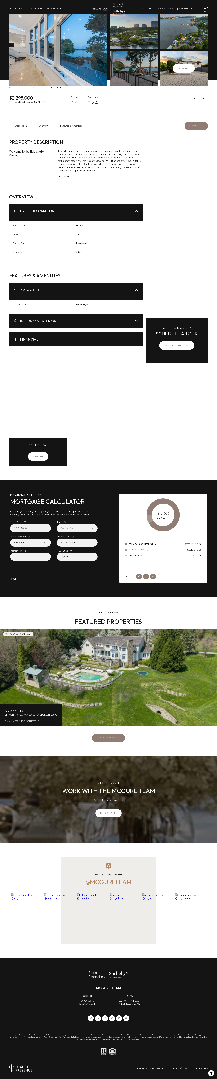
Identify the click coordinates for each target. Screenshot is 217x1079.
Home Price (16, 522)
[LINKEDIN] (98, 1018)
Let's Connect (146, 8)
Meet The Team (16, 8)
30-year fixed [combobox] (68, 528)
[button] (196, 126)
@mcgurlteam (108, 882)
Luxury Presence (155, 1068)
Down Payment (18, 536)
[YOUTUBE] (126, 1018)
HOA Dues (62, 550)
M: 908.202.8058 (165, 8)
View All (184, 68)
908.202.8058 (87, 1000)
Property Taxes (137, 550)
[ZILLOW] (112, 1018)
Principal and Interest (141, 544)
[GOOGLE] (119, 1018)
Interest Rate (17, 550)
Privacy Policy (201, 1068)
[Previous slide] (6, 680)
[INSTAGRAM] (91, 1018)
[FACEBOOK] (105, 1018)
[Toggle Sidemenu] (205, 9)
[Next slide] (211, 680)
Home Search (35, 8)
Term (59, 522)
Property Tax (63, 536)
